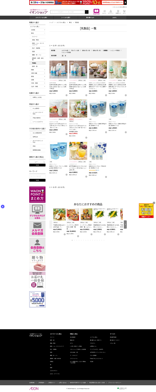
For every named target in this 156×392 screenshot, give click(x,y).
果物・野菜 (35, 40)
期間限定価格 (37, 150)
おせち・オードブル (55, 373)
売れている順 (75, 50)
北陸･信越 (34, 73)
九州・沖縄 (34, 86)
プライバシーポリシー (114, 382)
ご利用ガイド (51, 382)
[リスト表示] (65, 56)
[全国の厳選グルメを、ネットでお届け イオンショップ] (38, 11)
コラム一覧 (112, 343)
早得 (34, 146)
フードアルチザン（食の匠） (97, 349)
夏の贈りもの (90, 17)
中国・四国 (34, 83)
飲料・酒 (34, 66)
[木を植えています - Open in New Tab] (122, 388)
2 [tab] (74, 240)
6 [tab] (83, 240)
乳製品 (77, 22)
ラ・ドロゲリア (73, 355)
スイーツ (34, 36)
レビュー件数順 (115, 50)
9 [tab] (90, 240)
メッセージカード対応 (38, 113)
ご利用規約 (41, 382)
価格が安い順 (86, 50)
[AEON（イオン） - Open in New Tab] (33, 388)
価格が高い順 (97, 50)
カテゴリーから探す (41, 17)
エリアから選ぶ (61, 22)
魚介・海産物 (36, 48)
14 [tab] (101, 240)
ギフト (71, 343)
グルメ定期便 (93, 355)
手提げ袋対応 (37, 118)
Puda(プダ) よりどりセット (96, 358)
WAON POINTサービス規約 (78, 382)
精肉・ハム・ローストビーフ (38, 44)
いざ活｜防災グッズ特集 (76, 346)
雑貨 (51, 367)
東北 (70, 22)
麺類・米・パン (36, 55)
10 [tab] (92, 240)
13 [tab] (99, 240)
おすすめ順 (65, 50)
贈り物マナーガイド (115, 340)
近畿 (32, 79)
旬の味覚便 (72, 337)
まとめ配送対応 (37, 133)
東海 (32, 76)
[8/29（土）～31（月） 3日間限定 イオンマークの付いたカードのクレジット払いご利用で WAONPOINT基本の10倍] (78, 2)
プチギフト (92, 343)
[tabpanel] (60, 221)
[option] (63, 56)
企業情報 (31, 382)
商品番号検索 (113, 337)
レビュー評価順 (66, 52)
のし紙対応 (36, 108)
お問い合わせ (63, 382)
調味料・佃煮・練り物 (38, 58)
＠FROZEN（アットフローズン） (98, 352)
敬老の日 (72, 340)
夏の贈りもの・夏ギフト (96, 340)
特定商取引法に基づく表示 (97, 382)
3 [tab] (76, 240)
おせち (115, 17)
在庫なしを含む (37, 97)
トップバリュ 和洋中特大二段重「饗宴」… (73, 226)
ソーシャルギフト (38, 121)
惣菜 (33, 51)
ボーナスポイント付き (38, 141)
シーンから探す (65, 17)
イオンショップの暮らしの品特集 (78, 349)
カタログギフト (53, 370)
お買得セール (93, 346)
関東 (32, 69)
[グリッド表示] (63, 56)
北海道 (33, 30)
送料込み (35, 136)
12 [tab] (97, 240)
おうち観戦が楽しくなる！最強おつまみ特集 (78, 362)
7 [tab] (85, 240)
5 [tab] (81, 240)
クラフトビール (73, 358)
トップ (51, 22)
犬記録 (91, 361)
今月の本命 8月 (74, 352)
